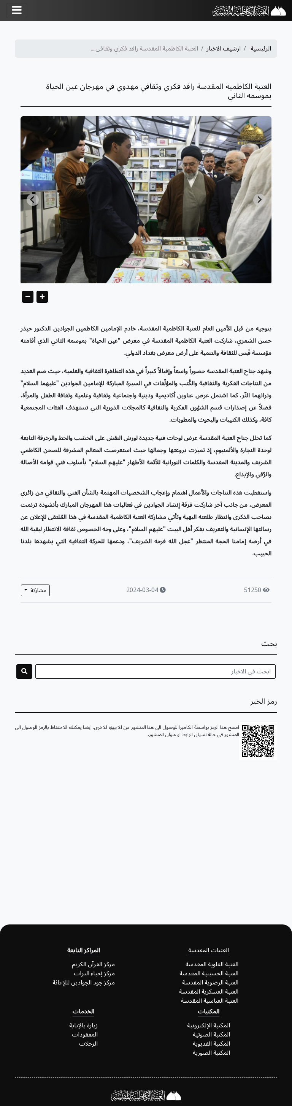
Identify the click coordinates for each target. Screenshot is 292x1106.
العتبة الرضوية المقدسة (210, 982)
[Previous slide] (33, 200)
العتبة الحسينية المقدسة (208, 973)
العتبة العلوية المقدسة (212, 964)
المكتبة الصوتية (211, 1034)
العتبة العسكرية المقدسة (208, 991)
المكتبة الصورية (211, 1052)
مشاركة (37, 590)
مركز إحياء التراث (94, 973)
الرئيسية (261, 48)
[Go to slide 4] (138, 277)
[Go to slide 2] (148, 277)
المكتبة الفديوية (211, 1043)
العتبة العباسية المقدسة (209, 1000)
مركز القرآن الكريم (93, 964)
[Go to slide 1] (154, 277)
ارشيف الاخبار (223, 48)
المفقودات (85, 1034)
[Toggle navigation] (16, 10)
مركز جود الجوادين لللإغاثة (83, 982)
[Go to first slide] (259, 200)
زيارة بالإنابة (83, 1025)
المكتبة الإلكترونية (208, 1025)
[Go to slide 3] (143, 277)
